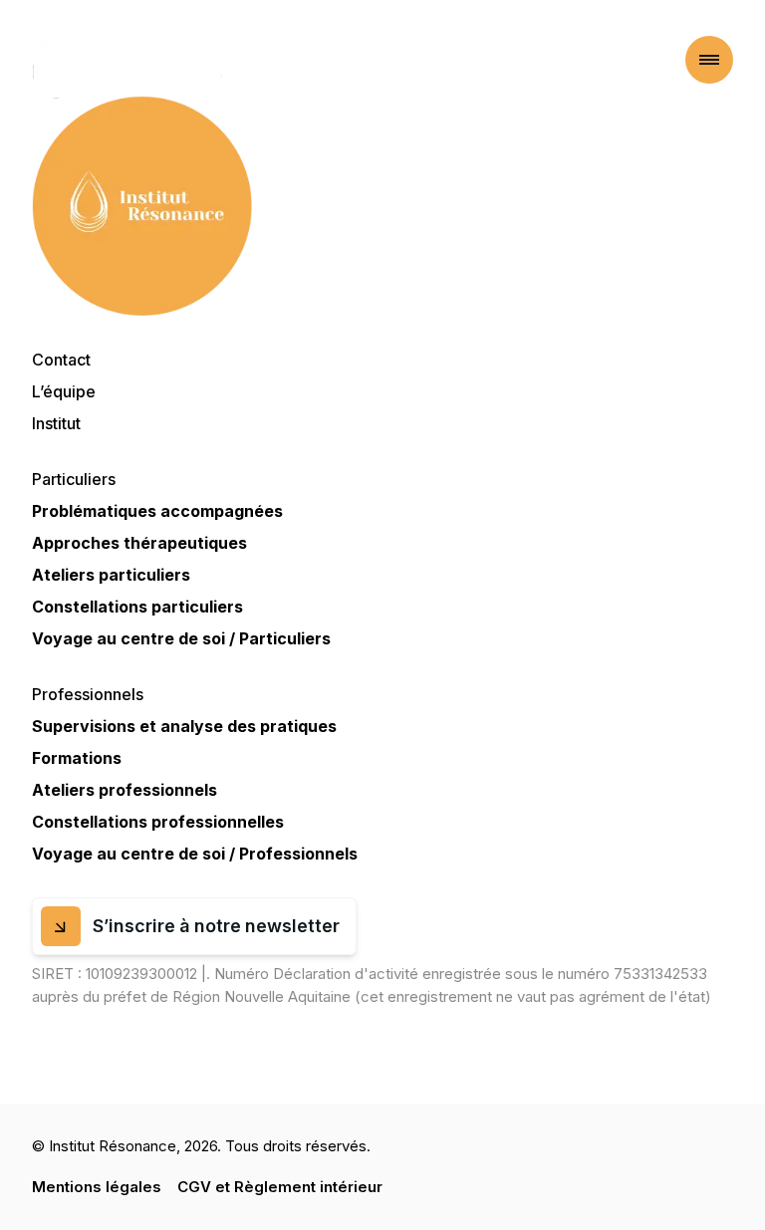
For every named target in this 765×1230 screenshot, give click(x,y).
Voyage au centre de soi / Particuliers (181, 638)
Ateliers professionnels (124, 790)
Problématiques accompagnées (157, 511)
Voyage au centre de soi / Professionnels (195, 853)
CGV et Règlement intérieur (279, 1186)
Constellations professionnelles (158, 822)
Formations (77, 758)
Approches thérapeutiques (139, 543)
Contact (61, 359)
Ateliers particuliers (111, 575)
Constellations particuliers (137, 606)
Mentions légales (96, 1186)
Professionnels (87, 694)
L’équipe (64, 391)
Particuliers (74, 479)
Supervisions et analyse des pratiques (184, 726)
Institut (56, 423)
